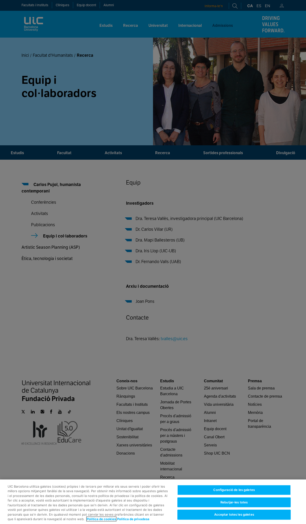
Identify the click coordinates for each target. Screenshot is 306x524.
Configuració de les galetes (234, 490)
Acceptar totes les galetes (234, 514)
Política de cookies (101, 519)
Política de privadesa (133, 519)
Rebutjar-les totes (234, 502)
